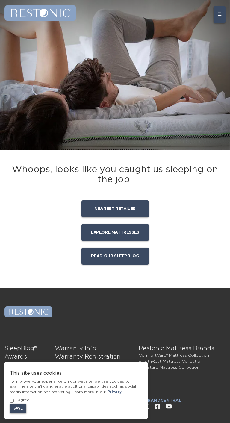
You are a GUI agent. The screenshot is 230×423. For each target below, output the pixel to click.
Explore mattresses (115, 232)
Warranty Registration (88, 357)
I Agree (22, 400)
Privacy (115, 392)
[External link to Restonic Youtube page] (169, 406)
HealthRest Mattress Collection (171, 361)
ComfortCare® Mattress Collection (174, 355)
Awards (15, 357)
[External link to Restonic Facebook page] (157, 406)
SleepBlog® (20, 348)
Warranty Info (75, 348)
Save (18, 408)
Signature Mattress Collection (169, 367)
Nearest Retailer (115, 209)
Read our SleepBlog (115, 256)
